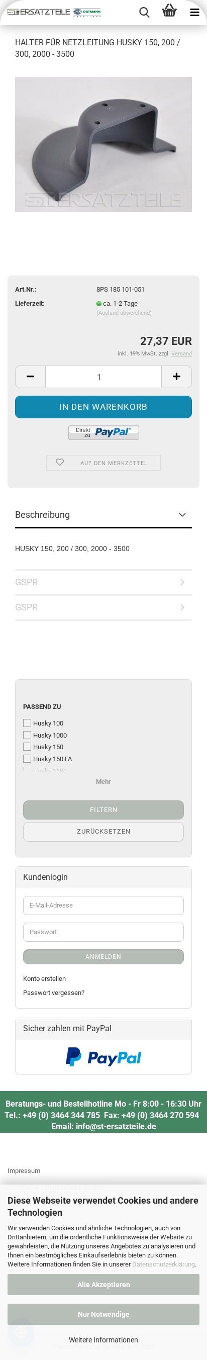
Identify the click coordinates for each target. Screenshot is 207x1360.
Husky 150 (48, 747)
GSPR (26, 582)
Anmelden (103, 956)
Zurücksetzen (104, 831)
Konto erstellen (44, 978)
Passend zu (42, 706)
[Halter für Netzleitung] (103, 144)
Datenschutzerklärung (163, 1264)
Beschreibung (42, 514)
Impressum (24, 1170)
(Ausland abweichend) (124, 313)
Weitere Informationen (103, 1340)
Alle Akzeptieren (103, 1285)
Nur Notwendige (104, 1314)
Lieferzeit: (30, 303)
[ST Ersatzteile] (50, 12)
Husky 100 (48, 723)
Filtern (104, 809)
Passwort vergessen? (53, 992)
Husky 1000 (50, 735)
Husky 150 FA (52, 759)
